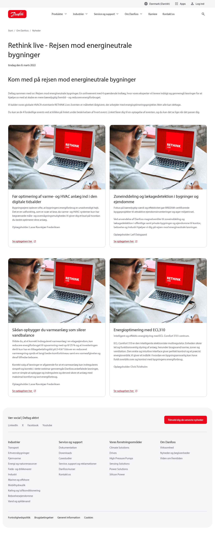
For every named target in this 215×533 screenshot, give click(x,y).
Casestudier (65, 458)
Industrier (14, 442)
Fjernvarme (14, 458)
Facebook (33, 425)
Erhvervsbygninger (18, 453)
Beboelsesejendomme (20, 495)
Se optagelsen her (22, 241)
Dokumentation (68, 447)
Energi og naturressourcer (22, 463)
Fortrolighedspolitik (19, 517)
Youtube (47, 425)
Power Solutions (119, 469)
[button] (180, 3)
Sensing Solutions (120, 463)
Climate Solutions (119, 447)
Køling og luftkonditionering (24, 490)
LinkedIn (13, 425)
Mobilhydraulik (16, 485)
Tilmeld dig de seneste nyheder (185, 419)
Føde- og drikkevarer (19, 469)
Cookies (88, 517)
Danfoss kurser (67, 469)
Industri (12, 474)
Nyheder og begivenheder (175, 453)
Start (10, 30)
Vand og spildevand (19, 501)
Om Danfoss (22, 30)
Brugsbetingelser (43, 517)
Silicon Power (117, 474)
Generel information (68, 517)
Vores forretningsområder (126, 442)
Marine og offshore (18, 479)
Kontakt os (65, 474)
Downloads (65, 453)
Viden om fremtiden (171, 458)
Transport (13, 447)
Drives (113, 453)
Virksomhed (167, 447)
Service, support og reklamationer (77, 463)
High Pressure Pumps (121, 458)
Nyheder (36, 30)
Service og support (70, 442)
